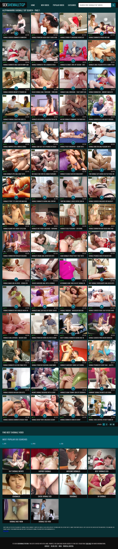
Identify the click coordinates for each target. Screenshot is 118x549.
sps (5, 444)
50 (113, 424)
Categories (72, 5)
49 (110, 424)
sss (62, 444)
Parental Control (68, 546)
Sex (13, 4)
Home (33, 5)
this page (88, 544)
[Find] (113, 5)
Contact (47, 546)
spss (33, 444)
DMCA (60, 546)
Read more (6, 531)
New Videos (45, 5)
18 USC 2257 (54, 546)
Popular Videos (58, 5)
